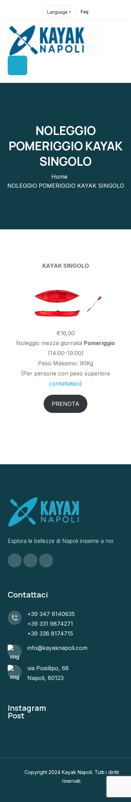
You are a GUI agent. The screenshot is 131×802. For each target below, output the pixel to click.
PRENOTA (65, 403)
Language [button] (57, 12)
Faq (84, 11)
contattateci (64, 383)
